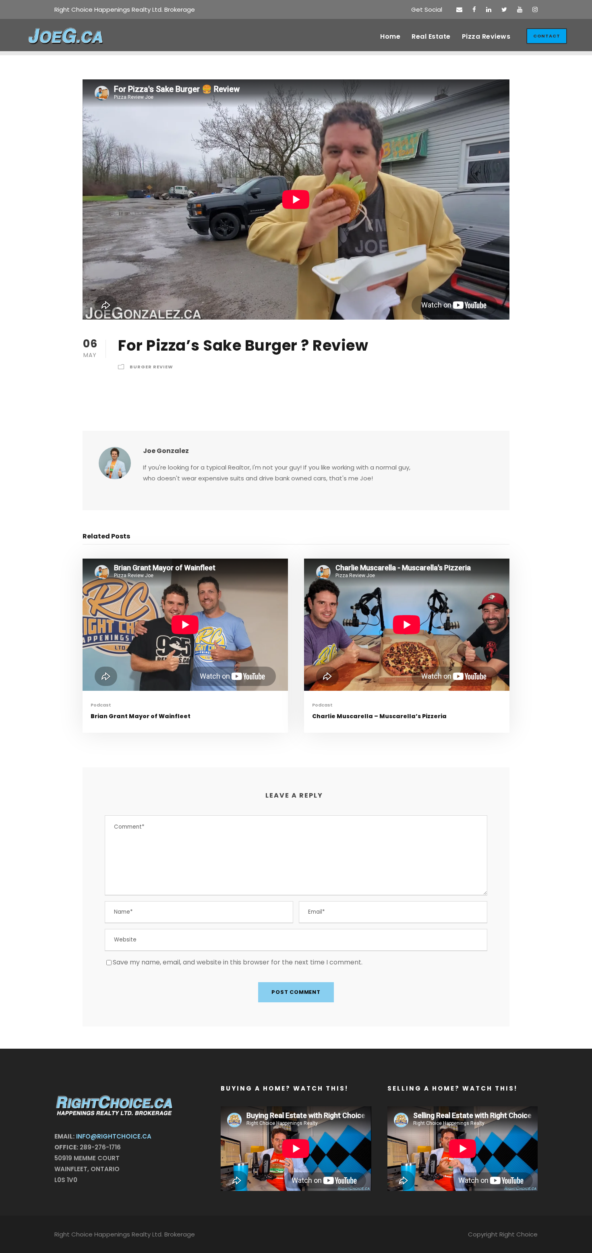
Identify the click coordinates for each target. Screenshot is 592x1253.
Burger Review (151, 367)
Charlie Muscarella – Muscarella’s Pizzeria (379, 716)
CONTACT (546, 36)
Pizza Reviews (486, 36)
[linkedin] (488, 9)
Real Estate (431, 36)
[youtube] (519, 9)
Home (390, 36)
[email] (459, 9)
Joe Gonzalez (166, 450)
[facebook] (474, 9)
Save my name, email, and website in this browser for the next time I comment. (237, 962)
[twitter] (504, 9)
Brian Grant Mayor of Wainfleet (140, 716)
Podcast (101, 705)
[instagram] (535, 9)
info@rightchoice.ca (113, 1136)
